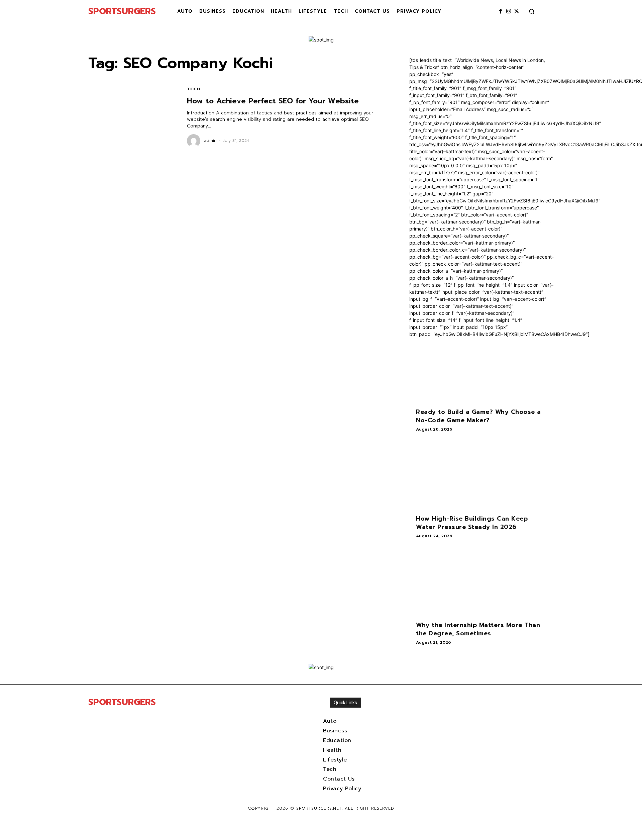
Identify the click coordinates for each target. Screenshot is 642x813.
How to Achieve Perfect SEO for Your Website (273, 100)
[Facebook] (501, 11)
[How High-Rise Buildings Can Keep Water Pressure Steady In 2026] (481, 476)
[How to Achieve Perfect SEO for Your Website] (131, 117)
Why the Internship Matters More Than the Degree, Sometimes (478, 629)
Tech (193, 89)
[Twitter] (517, 11)
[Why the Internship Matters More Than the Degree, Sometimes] (481, 582)
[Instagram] (509, 11)
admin (210, 141)
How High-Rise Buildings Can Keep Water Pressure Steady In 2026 (472, 523)
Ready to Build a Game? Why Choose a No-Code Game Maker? (478, 416)
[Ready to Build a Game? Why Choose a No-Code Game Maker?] (481, 369)
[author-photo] (194, 141)
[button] (532, 11)
